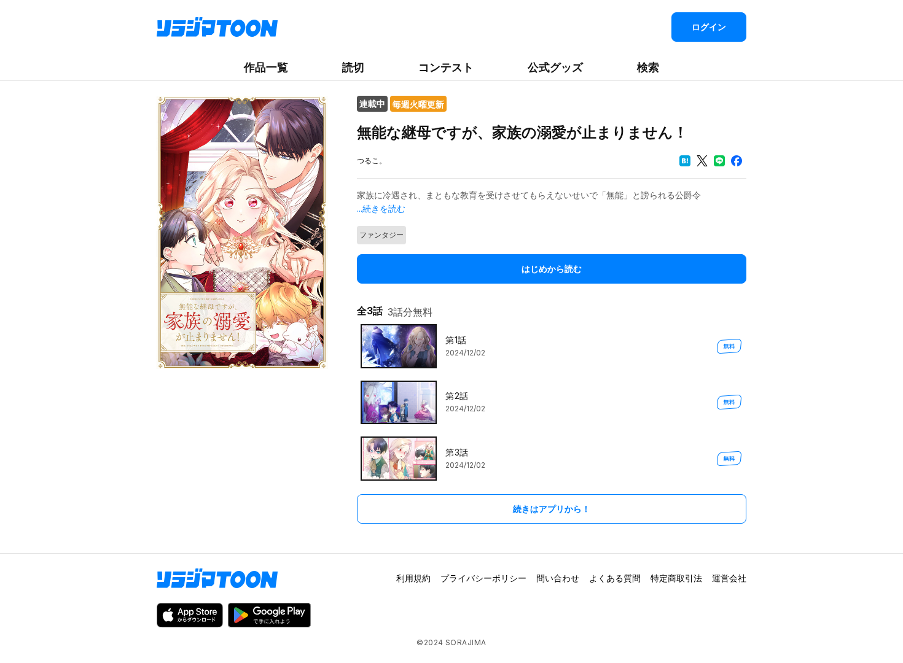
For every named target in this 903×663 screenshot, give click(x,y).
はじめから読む (552, 268)
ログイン (709, 26)
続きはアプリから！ (551, 508)
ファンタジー (381, 234)
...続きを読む (381, 208)
